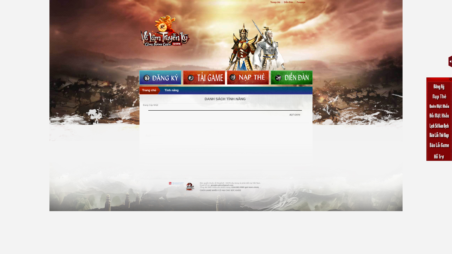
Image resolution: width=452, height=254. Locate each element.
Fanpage (301, 2)
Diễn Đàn (288, 2)
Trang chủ (275, 2)
